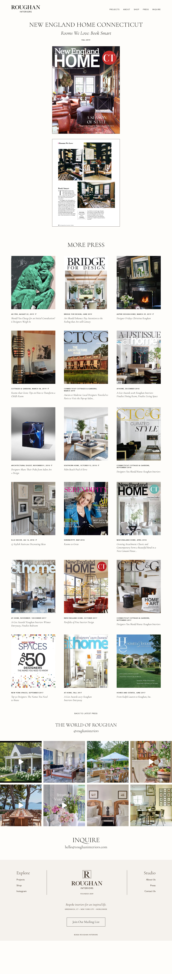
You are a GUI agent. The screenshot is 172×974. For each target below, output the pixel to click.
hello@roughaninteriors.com (86, 847)
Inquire (156, 9)
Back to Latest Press (86, 713)
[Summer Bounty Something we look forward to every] (151, 762)
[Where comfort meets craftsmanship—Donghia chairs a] (151, 805)
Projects (115, 9)
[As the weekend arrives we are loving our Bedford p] (21, 762)
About (126, 9)
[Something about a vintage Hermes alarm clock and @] (108, 805)
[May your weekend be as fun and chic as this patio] (108, 762)
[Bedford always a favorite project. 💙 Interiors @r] (64, 762)
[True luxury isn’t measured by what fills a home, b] (21, 805)
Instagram (21, 891)
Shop (136, 9)
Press (146, 9)
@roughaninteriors (86, 731)
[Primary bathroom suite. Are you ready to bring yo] (64, 805)
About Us (151, 879)
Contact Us (150, 891)
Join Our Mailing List (86, 922)
